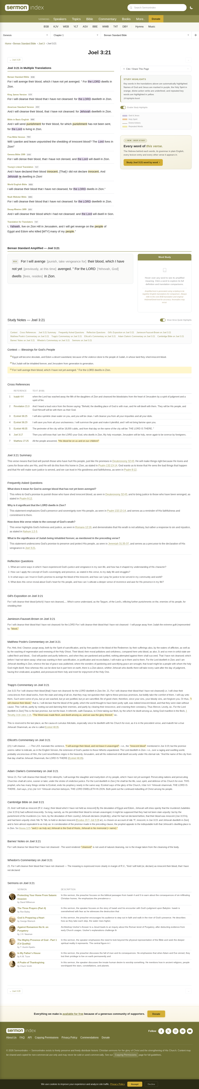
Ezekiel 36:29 (20, 422)
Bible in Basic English (18, 119)
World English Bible (17, 184)
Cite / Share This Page (137, 69)
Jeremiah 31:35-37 (118, 543)
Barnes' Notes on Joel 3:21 (22, 340)
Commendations (89, 1037)
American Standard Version (20, 107)
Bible (89, 19)
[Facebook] (161, 1031)
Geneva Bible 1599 (16, 154)
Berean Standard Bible (24, 43)
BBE (95, 26)
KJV (55, 26)
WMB (105, 26)
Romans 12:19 (83, 527)
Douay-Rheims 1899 (16, 209)
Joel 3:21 (30, 548)
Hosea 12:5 (24, 828)
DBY (125, 26)
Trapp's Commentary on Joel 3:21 (66, 336)
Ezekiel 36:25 (20, 416)
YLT (76, 26)
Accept (135, 1084)
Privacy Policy (69, 1037)
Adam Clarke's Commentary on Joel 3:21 (136, 336)
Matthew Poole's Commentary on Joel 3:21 (29, 336)
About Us (11, 1037)
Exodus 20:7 (82, 820)
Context (13, 332)
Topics (76, 19)
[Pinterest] (183, 1031)
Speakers (59, 19)
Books (126, 19)
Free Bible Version (16, 137)
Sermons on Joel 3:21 (82, 340)
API (30, 1037)
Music (151, 26)
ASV (85, 26)
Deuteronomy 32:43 (123, 461)
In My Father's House (28, 953)
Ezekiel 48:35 (20, 428)
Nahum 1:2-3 (30, 531)
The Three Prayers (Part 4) (31, 908)
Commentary (107, 19)
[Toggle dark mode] (191, 7)
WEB (66, 26)
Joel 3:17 (18, 434)
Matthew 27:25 (21, 441)
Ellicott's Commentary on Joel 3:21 (100, 336)
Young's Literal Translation (20, 167)
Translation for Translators (20, 222)
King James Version (17, 94)
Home (8, 43)
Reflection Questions (96, 332)
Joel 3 (42, 43)
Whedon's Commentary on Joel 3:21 (53, 340)
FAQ (22, 1037)
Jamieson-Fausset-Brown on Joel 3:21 (154, 332)
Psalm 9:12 (130, 469)
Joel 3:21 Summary (47, 332)
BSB (46, 26)
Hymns (139, 26)
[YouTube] (190, 1031)
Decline (151, 1084)
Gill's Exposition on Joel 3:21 (121, 332)
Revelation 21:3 (21, 406)
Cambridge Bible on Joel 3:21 (170, 336)
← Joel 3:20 (14, 60)
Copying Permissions (46, 1037)
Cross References (28, 332)
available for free (72, 1013)
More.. (140, 19)
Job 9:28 (94, 820)
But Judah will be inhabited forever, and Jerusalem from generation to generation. (52, 363)
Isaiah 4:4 (18, 396)
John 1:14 (26, 715)
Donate (156, 19)
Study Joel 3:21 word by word (143, 162)
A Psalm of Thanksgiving (30, 962)
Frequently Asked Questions (71, 332)
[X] (168, 1031)
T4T (115, 26)
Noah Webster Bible (16, 197)
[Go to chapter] (195, 35)
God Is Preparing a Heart (30, 917)
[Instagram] (175, 1031)
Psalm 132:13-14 (107, 465)
